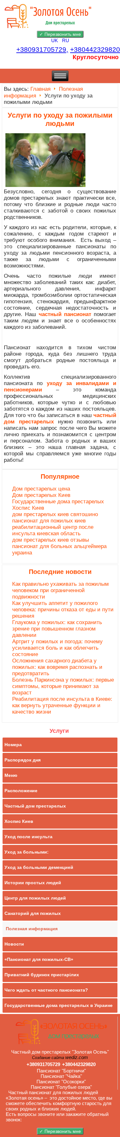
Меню (10, 775)
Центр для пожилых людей (35, 898)
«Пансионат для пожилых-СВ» (38, 959)
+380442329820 (95, 49)
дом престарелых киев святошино (55, 514)
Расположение (20, 790)
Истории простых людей (32, 882)
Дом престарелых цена (41, 489)
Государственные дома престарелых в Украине (58, 1005)
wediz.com (76, 1057)
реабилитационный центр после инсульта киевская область (52, 530)
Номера (13, 744)
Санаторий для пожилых (32, 913)
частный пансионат (65, 314)
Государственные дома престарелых (58, 502)
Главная (40, 89)
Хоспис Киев (28, 508)
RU (65, 40)
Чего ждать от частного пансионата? (46, 990)
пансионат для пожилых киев (49, 521)
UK (55, 40)
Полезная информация (32, 928)
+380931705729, (42, 49)
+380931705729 (43, 1064)
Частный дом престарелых (35, 805)
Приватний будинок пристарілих (41, 974)
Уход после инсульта (28, 836)
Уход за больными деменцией (38, 867)
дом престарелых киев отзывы (50, 540)
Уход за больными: (26, 852)
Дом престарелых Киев (41, 495)
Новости (14, 944)
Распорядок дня (22, 759)
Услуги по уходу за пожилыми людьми (60, 119)
